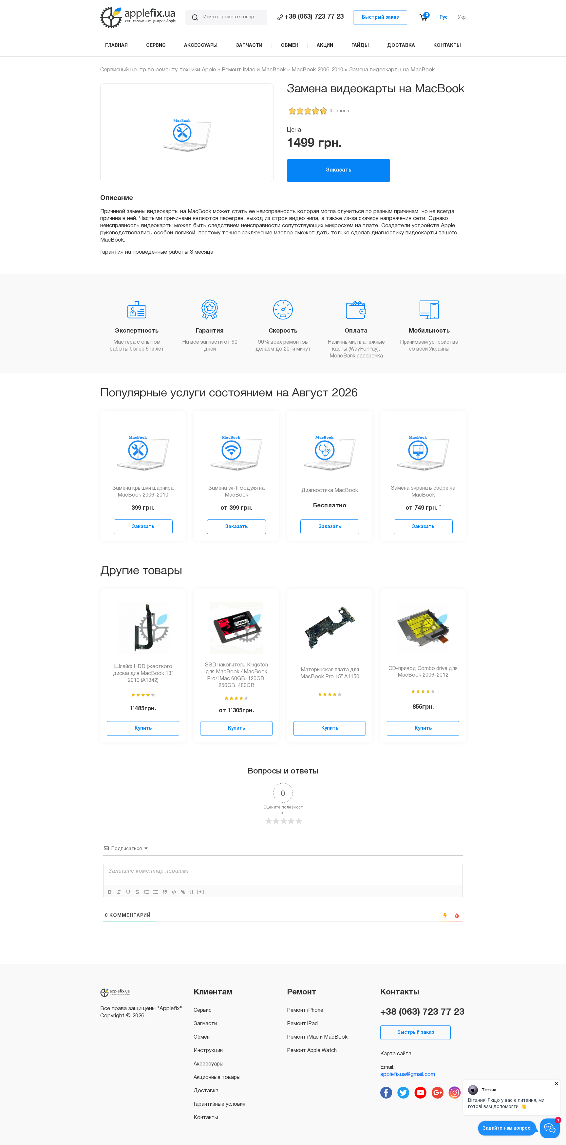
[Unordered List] (155, 892)
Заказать (338, 170)
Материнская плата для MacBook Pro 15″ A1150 (329, 673)
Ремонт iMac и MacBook (254, 69)
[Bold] (109, 892)
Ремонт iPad (302, 1024)
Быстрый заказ (380, 17)
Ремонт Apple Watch (312, 1050)
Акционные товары (217, 1077)
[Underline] (128, 892)
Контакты (206, 1118)
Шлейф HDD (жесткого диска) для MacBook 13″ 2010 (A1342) (143, 673)
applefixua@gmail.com (407, 1074)
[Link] (183, 892)
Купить (143, 728)
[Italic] (118, 892)
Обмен (202, 1037)
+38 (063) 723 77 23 (314, 17)
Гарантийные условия (219, 1104)
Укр (462, 17)
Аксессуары (208, 1064)
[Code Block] (174, 892)
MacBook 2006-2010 (317, 69)
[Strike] (137, 892)
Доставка (206, 1091)
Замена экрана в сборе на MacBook (423, 492)
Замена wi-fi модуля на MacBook (236, 492)
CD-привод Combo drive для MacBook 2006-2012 (423, 672)
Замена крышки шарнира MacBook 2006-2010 (143, 492)
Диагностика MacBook (329, 490)
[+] (200, 891)
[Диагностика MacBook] (330, 450)
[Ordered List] (146, 892)
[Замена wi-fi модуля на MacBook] (236, 450)
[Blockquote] (164, 892)
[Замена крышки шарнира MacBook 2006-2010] (143, 450)
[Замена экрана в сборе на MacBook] (423, 450)
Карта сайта (395, 1054)
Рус (444, 17)
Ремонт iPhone (305, 1010)
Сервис (203, 1010)
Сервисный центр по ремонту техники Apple (158, 69)
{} (191, 891)
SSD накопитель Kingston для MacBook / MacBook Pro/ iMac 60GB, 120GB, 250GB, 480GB (236, 675)
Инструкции (208, 1050)
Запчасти (205, 1024)
